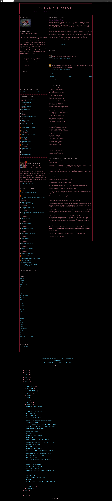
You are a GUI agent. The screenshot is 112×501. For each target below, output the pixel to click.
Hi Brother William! (33, 464)
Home (70, 76)
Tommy (22, 280)
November (31, 386)
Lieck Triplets (24, 238)
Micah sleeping (32, 422)
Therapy (22, 332)
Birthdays (22, 299)
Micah (21, 282)
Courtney (22, 305)
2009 (27, 379)
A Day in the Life (24, 295)
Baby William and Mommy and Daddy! (40, 470)
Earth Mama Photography (28, 134)
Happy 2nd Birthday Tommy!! (37, 477)
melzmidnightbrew (26, 262)
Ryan (21, 287)
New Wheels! (24, 215)
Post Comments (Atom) (60, 80)
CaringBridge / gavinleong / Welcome (30, 258)
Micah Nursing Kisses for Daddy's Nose (41, 442)
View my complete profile (27, 183)
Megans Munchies (26, 102)
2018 (27, 368)
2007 (27, 491)
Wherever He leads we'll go (28, 233)
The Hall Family (25, 109)
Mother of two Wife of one (28, 124)
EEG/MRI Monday (32, 431)
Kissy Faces (23, 310)
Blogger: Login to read (27, 253)
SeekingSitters (23, 328)
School (21, 326)
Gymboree (22, 307)
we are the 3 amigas (26, 148)
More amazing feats (26, 245)
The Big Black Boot (26, 240)
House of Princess (26, 141)
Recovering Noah (25, 120)
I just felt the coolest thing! (37, 484)
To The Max (24, 196)
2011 (27, 375)
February (30, 486)
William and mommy (34, 409)
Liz (53, 63)
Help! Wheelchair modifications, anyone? (30, 192)
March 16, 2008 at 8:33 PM (61, 58)
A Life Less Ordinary (26, 191)
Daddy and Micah (32, 468)
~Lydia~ (29, 162)
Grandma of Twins (26, 260)
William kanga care (34, 418)
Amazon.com (57, 361)
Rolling (21, 322)
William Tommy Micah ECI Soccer (28, 337)
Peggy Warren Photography (28, 117)
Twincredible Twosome (27, 248)
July (28, 395)
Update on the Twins (34, 466)
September (31, 391)
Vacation (22, 335)
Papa (21, 293)
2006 (27, 493)
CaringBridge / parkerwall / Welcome (31, 265)
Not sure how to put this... (36, 429)
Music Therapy (31, 437)
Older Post (89, 76)
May (28, 400)
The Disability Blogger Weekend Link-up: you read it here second (32, 197)
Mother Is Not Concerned (28, 127)
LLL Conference (24, 312)
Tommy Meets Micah (33, 473)
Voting (28, 479)
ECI (21, 289)
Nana (21, 314)
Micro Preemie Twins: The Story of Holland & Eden (32, 213)
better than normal (26, 223)
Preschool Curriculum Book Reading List (57, 359)
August (30, 393)
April (29, 402)
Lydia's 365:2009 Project (26, 346)
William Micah (23, 284)
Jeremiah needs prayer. (26, 208)
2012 (27, 372)
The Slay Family (25, 138)
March (29, 404)
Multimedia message (34, 407)
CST (21, 301)
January (30, 488)
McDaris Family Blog (26, 152)
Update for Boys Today (56, 20)
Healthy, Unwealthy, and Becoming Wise (31, 99)
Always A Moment (26, 145)
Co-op (21, 303)
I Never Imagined (25, 218)
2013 (27, 370)
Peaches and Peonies (26, 256)
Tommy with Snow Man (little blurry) (40, 481)
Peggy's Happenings (26, 131)
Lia (22, 113)
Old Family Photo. (24, 316)
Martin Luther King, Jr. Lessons (28, 203)
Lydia (21, 291)
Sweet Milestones (25, 220)
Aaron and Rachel (26, 154)
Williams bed (31, 415)
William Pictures (32, 446)
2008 (27, 381)
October (30, 388)
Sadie (21, 324)
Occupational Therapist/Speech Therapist (42, 424)
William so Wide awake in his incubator (41, 451)
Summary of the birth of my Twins (39, 453)
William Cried (31, 433)
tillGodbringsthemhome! (27, 207)
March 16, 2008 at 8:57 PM (61, 69)
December (31, 384)
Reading (22, 318)
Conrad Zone (56, 7)
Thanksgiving (23, 330)
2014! (22, 225)
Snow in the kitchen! (26, 250)
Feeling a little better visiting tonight (41, 426)
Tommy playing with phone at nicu (39, 420)
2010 (27, 377)
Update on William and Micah (37, 440)
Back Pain (22, 297)
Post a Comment (53, 74)
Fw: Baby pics (31, 475)
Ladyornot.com (55, 54)
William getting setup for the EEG (39, 459)
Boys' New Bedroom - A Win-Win (29, 230)
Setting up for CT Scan (35, 457)
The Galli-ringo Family (27, 243)
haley (21, 339)
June (29, 397)
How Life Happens (26, 202)
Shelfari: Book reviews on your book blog (30, 91)
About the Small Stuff (27, 228)
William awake (31, 413)
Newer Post (51, 76)
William (22, 278)
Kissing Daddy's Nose (34, 444)
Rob (21, 320)
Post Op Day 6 (24, 235)
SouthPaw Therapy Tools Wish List (57, 362)
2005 (27, 495)
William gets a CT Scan (35, 455)
